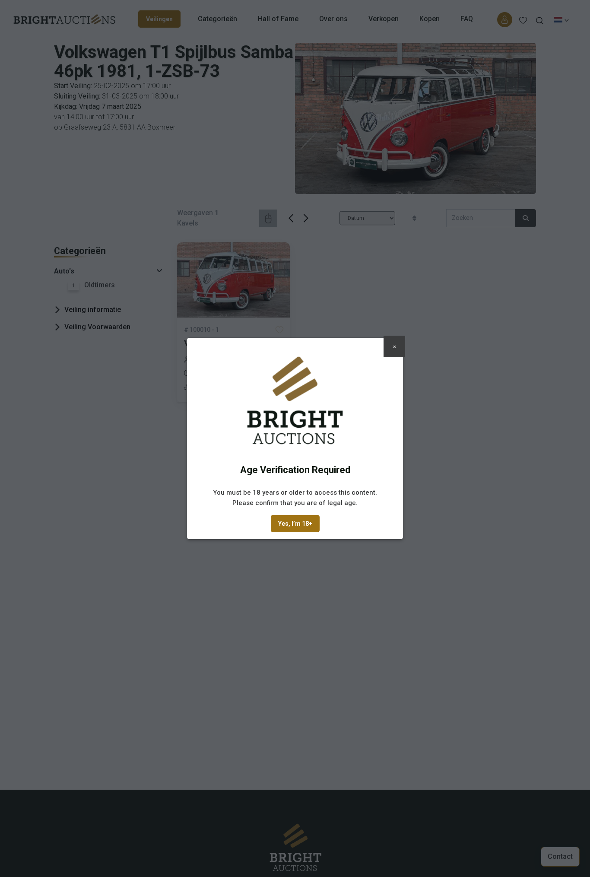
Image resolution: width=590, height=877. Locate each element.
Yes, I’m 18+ (295, 523)
